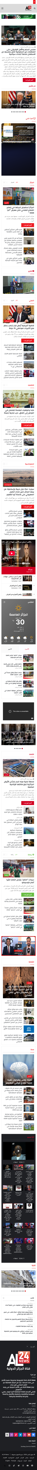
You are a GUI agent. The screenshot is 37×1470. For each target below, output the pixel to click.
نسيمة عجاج (31, 47)
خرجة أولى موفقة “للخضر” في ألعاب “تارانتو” (13, 691)
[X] (7, 1435)
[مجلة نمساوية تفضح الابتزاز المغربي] (29, 356)
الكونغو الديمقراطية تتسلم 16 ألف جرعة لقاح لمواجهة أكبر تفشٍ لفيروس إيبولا (13, 347)
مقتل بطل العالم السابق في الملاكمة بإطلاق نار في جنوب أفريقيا (13, 683)
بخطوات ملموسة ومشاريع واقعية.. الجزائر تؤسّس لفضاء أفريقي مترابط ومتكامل (12, 523)
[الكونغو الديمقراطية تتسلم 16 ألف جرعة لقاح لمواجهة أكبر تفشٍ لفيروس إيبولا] (29, 347)
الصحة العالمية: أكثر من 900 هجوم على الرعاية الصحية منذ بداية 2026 (12, 1107)
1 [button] (25, 111)
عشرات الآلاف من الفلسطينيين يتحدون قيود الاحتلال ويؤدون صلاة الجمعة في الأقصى (19, 740)
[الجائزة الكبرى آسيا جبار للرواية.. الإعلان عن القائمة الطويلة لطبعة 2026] (29, 1003)
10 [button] (11, 111)
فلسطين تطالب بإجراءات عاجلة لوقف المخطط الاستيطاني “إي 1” (14, 364)
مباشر (26, 1457)
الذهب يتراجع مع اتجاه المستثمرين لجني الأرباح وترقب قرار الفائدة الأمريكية (13, 844)
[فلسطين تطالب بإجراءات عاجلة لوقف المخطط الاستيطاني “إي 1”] (29, 364)
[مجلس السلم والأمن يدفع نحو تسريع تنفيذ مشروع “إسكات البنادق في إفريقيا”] (29, 532)
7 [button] (16, 111)
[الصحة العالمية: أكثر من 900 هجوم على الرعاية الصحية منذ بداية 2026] (29, 1108)
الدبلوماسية (11, 1457)
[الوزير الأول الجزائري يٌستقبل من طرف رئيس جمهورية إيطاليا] (29, 232)
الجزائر (12, 182)
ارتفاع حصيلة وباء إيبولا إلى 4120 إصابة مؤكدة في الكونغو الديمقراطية (13, 1126)
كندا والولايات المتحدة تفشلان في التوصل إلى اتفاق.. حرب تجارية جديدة (19, 411)
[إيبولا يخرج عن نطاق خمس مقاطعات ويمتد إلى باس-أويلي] (29, 1099)
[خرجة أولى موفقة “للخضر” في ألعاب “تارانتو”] (28, 693)
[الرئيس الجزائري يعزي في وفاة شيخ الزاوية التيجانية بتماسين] (29, 260)
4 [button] (20, 111)
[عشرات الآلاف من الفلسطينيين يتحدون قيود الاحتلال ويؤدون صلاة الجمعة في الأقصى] (18, 734)
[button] (15, 1162)
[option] (18, 99)
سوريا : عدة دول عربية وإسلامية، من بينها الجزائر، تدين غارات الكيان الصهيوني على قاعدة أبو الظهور (19, 491)
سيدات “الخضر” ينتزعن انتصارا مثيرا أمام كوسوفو (14, 656)
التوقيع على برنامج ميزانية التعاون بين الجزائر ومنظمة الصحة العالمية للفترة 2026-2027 (12, 1117)
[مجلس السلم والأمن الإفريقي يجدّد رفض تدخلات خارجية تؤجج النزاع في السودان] (29, 513)
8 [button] (14, 111)
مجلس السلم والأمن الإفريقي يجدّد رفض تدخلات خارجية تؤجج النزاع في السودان (13, 514)
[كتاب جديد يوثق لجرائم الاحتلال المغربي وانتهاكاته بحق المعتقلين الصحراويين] (29, 1011)
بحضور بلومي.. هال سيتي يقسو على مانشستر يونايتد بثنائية (13, 665)
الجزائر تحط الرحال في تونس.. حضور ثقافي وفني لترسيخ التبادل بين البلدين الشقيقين (13, 1020)
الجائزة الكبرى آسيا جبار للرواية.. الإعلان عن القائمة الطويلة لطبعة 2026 (13, 1002)
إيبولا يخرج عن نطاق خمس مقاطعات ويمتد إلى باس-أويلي (13, 1099)
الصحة (25, 1460)
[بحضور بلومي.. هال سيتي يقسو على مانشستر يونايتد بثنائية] (28, 666)
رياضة (12, 854)
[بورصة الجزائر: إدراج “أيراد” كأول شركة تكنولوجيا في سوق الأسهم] (18, 1279)
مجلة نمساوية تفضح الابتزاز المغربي (13, 354)
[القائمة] (2, 9)
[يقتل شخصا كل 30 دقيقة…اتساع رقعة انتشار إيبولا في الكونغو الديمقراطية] (29, 1090)
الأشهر (10, 649)
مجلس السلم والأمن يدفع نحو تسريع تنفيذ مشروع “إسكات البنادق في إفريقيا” (13, 532)
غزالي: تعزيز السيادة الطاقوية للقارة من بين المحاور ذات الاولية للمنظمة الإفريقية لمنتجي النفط (12, 453)
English (8, 1460)
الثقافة (29, 1460)
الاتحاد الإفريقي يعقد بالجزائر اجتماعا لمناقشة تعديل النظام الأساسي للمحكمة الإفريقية (13, 251)
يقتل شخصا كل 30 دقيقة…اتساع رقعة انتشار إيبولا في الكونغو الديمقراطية (13, 1090)
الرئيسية (32, 1457)
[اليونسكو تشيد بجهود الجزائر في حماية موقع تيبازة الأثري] (29, 1029)
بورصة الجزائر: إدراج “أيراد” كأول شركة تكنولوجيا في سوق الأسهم (19, 1284)
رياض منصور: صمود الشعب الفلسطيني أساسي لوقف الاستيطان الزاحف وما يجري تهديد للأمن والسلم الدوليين (13, 374)
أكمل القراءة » (29, 80)
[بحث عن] (35, 9)
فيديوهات (19, 1460)
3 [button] (22, 111)
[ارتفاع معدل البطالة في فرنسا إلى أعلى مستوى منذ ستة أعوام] (29, 820)
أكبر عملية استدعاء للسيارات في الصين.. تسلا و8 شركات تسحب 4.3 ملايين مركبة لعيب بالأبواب (12, 443)
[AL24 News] (28, 8)
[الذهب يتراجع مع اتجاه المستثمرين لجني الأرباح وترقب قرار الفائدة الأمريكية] (29, 842)
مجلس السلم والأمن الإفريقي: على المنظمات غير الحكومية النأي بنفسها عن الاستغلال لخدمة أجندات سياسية (19, 52)
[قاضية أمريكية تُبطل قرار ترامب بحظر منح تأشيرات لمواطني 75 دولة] (18, 99)
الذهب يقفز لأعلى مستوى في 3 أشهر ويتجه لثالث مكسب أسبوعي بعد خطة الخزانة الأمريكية (13, 433)
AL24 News (5, 1454)
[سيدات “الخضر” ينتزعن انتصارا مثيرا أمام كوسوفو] (28, 658)
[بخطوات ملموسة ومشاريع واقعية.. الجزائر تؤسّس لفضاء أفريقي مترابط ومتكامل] (29, 523)
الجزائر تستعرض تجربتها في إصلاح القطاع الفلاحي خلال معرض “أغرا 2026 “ (20, 210)
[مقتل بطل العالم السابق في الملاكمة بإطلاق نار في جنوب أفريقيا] (28, 683)
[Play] (18, 285)
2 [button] (23, 111)
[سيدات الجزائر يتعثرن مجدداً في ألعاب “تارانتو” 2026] (28, 675)
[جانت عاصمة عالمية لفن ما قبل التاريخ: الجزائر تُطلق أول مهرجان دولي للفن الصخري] (18, 982)
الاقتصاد (5, 1457)
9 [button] (13, 111)
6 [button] (17, 111)
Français (13, 1460)
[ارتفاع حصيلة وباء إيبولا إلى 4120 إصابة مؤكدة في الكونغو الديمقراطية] (29, 1126)
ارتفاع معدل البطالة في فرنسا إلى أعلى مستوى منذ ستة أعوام (13, 822)
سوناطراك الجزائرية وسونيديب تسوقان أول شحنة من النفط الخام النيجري (14, 833)
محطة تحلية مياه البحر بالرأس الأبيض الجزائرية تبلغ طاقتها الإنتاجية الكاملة (19, 784)
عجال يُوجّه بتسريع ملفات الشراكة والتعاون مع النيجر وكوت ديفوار (13, 812)
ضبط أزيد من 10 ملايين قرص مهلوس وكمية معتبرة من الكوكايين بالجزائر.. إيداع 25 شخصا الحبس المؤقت (13, 241)
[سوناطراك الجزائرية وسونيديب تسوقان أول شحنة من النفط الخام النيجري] (29, 830)
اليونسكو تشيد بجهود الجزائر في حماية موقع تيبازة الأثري (12, 1027)
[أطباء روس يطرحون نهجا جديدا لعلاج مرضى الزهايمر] (18, 1070)
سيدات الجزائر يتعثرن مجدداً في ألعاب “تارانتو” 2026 (13, 673)
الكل (17, 182)
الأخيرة (27, 649)
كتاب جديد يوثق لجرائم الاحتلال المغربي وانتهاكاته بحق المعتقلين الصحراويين (13, 1011)
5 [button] (19, 111)
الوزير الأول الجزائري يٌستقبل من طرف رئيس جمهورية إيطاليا (13, 231)
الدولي (12, 300)
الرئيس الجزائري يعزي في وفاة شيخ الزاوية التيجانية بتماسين (13, 260)
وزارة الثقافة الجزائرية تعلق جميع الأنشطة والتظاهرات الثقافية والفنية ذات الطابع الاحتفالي (13, 1038)
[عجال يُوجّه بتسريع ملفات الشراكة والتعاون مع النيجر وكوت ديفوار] (29, 810)
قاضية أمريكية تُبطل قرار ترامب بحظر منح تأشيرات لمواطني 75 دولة (19, 105)
